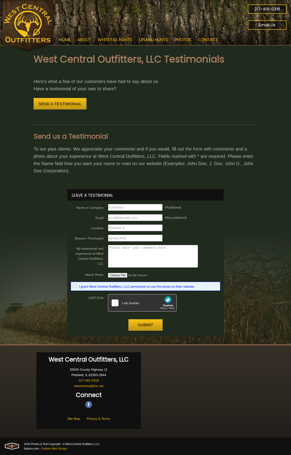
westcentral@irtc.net (88, 386)
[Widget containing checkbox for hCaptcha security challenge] (142, 303)
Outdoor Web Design (54, 448)
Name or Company (91, 207)
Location (98, 228)
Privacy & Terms (98, 418)
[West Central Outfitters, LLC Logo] (28, 26)
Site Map (73, 418)
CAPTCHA (97, 297)
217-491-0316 (267, 9)
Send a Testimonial (60, 104)
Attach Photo (94, 275)
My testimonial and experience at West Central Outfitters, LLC (91, 255)
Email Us (267, 25)
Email (100, 217)
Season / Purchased (90, 238)
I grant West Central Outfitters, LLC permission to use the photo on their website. (137, 286)
